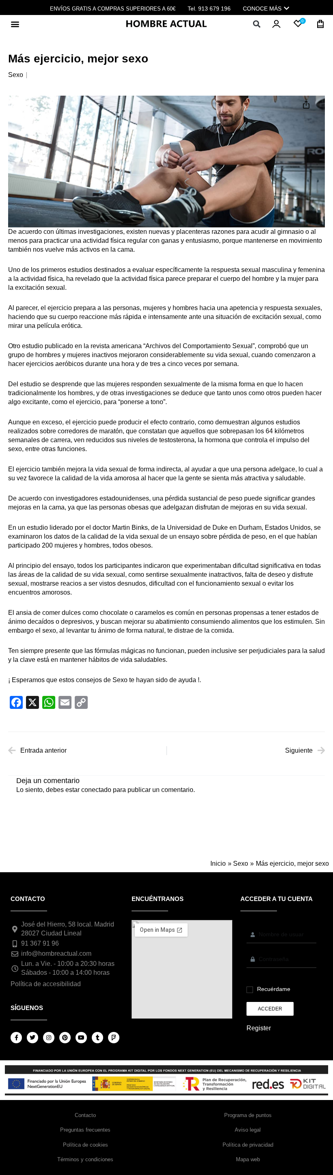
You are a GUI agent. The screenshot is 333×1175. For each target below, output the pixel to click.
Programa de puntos (248, 1115)
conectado (96, 789)
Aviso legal (248, 1130)
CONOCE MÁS (262, 8)
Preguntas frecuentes (85, 1130)
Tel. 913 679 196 (209, 8)
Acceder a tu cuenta (276, 898)
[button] (15, 23)
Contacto (85, 1115)
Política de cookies (85, 1145)
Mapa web (248, 1159)
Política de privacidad (248, 1145)
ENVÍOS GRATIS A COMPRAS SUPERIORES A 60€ (112, 9)
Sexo (15, 74)
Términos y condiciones (85, 1159)
